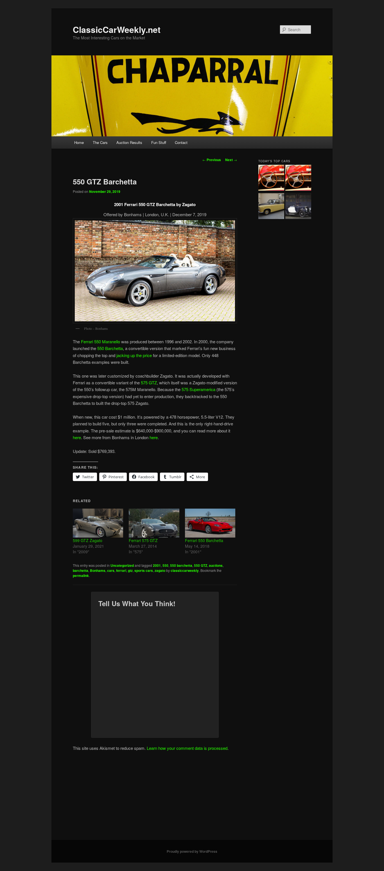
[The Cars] (298, 178)
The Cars (100, 142)
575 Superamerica (198, 389)
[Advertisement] (192, 798)
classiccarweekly (185, 570)
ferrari (121, 570)
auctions (216, 565)
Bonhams (97, 570)
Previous (211, 159)
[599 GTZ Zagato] (98, 523)
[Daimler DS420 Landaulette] (271, 207)
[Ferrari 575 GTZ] (154, 523)
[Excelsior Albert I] (298, 207)
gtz (130, 570)
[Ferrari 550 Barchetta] (210, 523)
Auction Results (129, 142)
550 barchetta (181, 565)
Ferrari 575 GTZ (143, 540)
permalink (81, 575)
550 (165, 565)
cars (110, 570)
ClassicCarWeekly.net (117, 29)
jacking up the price (133, 355)
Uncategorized (122, 565)
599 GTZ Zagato (87, 540)
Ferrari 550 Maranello (101, 341)
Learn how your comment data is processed (187, 748)
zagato (160, 570)
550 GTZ (200, 565)
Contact (181, 142)
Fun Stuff (158, 142)
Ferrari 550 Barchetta (204, 540)
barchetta (80, 570)
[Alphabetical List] (271, 178)
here (77, 437)
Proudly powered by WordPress (192, 851)
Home (79, 142)
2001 (157, 565)
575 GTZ (149, 382)
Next (231, 159)
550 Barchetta (110, 348)
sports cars (143, 570)
